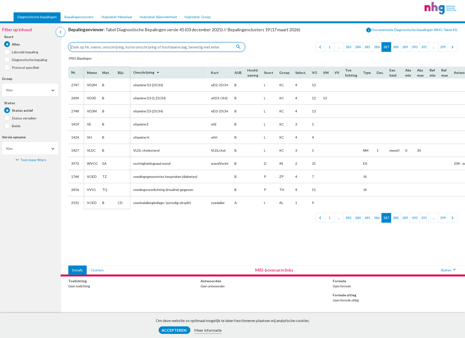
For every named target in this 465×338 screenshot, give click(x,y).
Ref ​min (432, 72)
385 (367, 47)
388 (396, 47)
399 (443, 47)
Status (9, 103)
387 (386, 47)
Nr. (73, 72)
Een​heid (392, 72)
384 (358, 47)
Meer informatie (208, 330)
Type (367, 73)
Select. (300, 73)
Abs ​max (420, 72)
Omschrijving (147, 72)
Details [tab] (77, 270)
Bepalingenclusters (79, 17)
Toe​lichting (351, 72)
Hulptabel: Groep (198, 17)
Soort (9, 37)
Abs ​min (408, 72)
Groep (7, 79)
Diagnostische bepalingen (37, 17)
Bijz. (121, 73)
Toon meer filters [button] (33, 160)
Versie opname (14, 137)
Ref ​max (444, 72)
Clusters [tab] (97, 270)
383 (348, 47)
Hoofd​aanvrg (252, 72)
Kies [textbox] (9, 90)
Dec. (380, 73)
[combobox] (30, 90)
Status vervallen (24, 118)
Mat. (106, 73)
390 (415, 47)
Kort (215, 73)
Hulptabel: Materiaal (116, 17)
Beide (16, 126)
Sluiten (449, 269)
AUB (237, 73)
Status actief (22, 110)
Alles (16, 44)
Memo (91, 73)
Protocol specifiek (25, 67)
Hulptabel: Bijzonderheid (158, 17)
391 (424, 47)
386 (377, 47)
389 (405, 47)
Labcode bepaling (25, 52)
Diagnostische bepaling (29, 60)
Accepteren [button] (174, 330)
